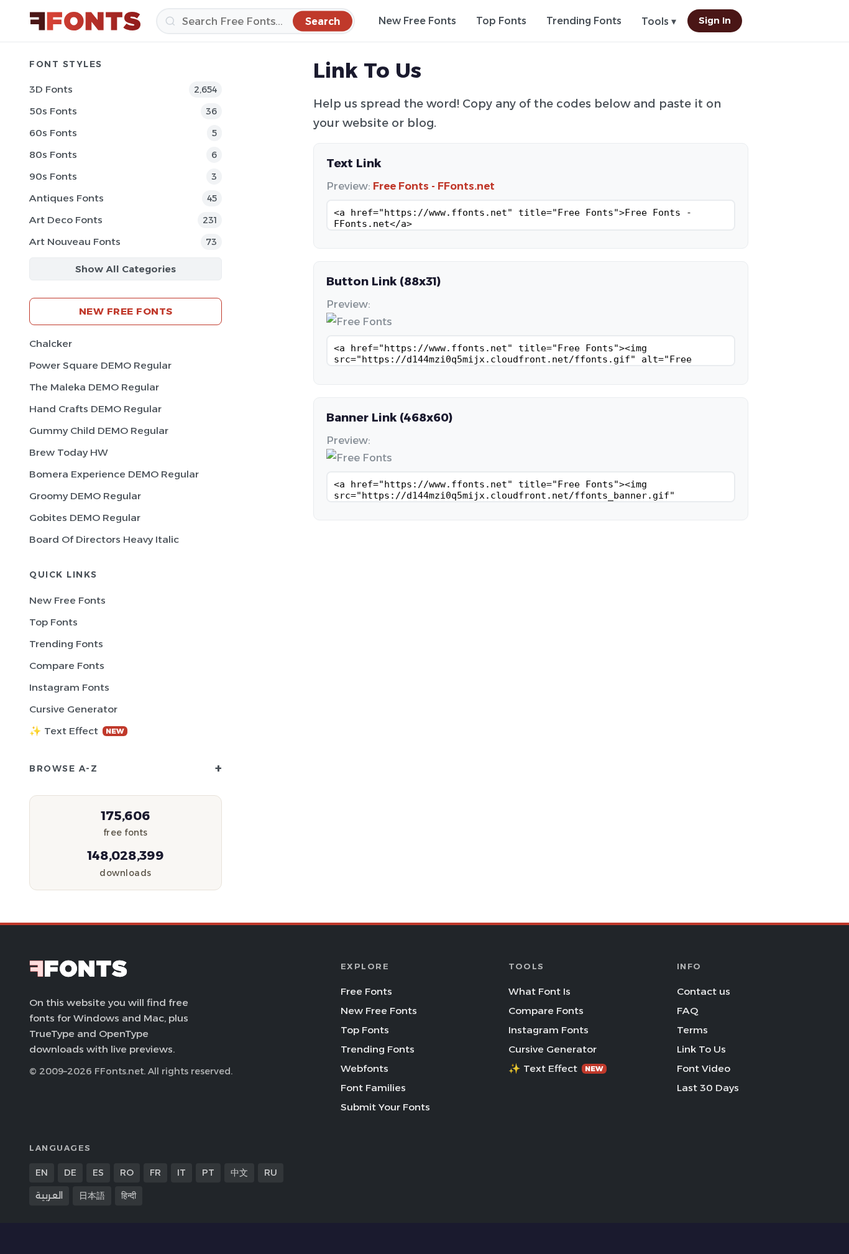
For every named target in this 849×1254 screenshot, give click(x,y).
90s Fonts (53, 176)
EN (41, 1172)
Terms (692, 1030)
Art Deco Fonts (66, 220)
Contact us (703, 991)
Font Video (703, 1068)
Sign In (715, 20)
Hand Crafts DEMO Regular (95, 409)
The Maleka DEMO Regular (94, 387)
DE (70, 1172)
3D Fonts (51, 89)
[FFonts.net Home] (85, 21)
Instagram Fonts (69, 687)
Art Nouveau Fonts (75, 241)
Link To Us (701, 1049)
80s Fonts (53, 154)
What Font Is (539, 991)
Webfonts (364, 1068)
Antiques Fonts (66, 198)
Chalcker (50, 343)
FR (155, 1172)
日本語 (92, 1195)
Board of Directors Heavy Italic (104, 539)
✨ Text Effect (76, 731)
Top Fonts (501, 21)
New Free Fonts (417, 21)
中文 (239, 1172)
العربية (49, 1195)
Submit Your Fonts (385, 1107)
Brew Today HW (68, 452)
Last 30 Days (708, 1088)
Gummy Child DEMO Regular (98, 430)
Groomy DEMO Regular (85, 496)
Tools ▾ (658, 21)
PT (208, 1172)
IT (181, 1172)
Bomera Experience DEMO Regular (114, 474)
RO (127, 1172)
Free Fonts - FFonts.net (434, 186)
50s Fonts (53, 111)
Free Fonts (366, 991)
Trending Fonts (584, 21)
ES (98, 1172)
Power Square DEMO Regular (100, 365)
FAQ (687, 1011)
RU (270, 1172)
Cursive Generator (73, 709)
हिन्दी (128, 1195)
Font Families (373, 1088)
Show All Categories (125, 269)
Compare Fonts (66, 665)
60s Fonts (53, 133)
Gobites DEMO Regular (84, 517)
